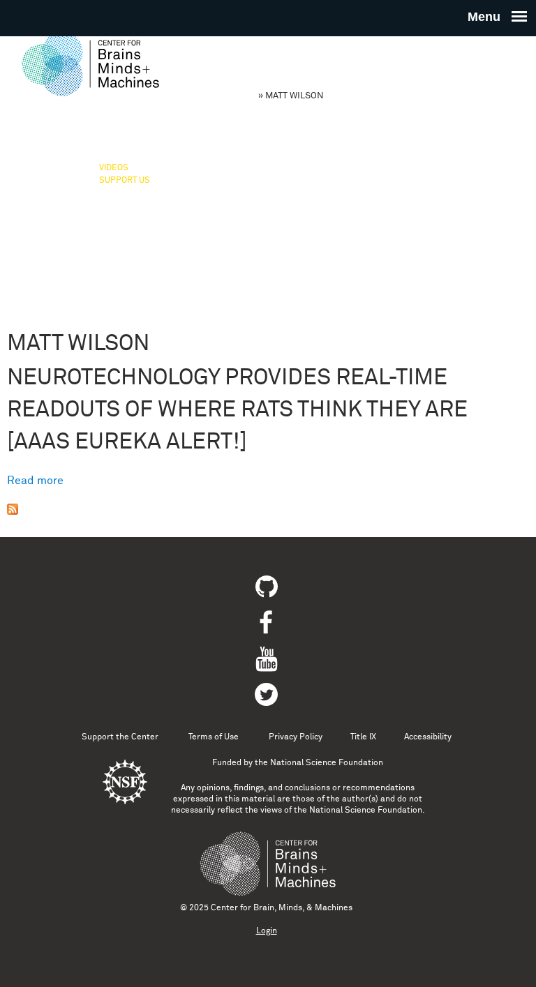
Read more (35, 480)
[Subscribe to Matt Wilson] (12, 511)
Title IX (363, 737)
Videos (113, 168)
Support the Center (120, 737)
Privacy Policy (295, 737)
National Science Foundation (326, 763)
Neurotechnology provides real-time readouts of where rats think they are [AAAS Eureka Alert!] (237, 410)
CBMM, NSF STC (222, 95)
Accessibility (428, 737)
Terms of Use (213, 737)
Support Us (124, 180)
